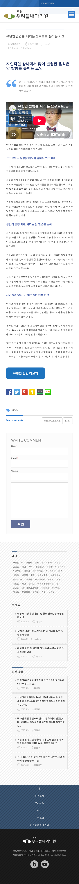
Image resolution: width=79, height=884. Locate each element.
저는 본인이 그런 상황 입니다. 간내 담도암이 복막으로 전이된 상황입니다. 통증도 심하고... (40, 741)
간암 (44, 592)
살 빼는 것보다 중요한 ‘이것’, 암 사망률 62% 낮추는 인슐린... (40, 633)
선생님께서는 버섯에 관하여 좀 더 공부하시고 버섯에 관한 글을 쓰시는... (41, 759)
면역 (37, 562)
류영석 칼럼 (26, 48)
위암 (33, 575)
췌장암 (29, 579)
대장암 (25, 575)
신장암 (16, 588)
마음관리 (45, 588)
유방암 (15, 410)
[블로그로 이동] (34, 871)
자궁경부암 (51, 571)
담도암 (27, 571)
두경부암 (17, 571)
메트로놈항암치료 (45, 583)
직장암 (49, 567)
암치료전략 (47, 562)
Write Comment (52, 420)
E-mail (14, 458)
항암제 (29, 562)
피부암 (57, 562)
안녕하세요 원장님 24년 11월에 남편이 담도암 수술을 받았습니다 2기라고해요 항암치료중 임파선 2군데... (41, 701)
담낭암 (59, 579)
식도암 (51, 592)
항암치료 (56, 588)
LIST (68, 420)
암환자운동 (42, 575)
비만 (24, 583)
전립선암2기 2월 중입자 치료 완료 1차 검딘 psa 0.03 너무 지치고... (40, 682)
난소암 (16, 567)
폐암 (60, 571)
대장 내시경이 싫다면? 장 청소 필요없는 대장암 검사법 (40, 615)
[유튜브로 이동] (45, 871)
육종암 (16, 583)
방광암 (16, 575)
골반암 (51, 579)
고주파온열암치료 (30, 588)
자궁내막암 (40, 579)
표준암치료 (18, 562)
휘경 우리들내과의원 (38, 851)
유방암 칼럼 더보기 (25, 373)
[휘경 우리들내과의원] (26, 14)
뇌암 (24, 567)
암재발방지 (55, 575)
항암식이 (26, 592)
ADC (31, 567)
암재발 (32, 583)
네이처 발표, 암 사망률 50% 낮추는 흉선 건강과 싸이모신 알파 (40, 650)
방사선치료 (38, 571)
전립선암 (40, 567)
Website (14, 471)
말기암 (36, 592)
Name (14, 446)
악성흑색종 (60, 567)
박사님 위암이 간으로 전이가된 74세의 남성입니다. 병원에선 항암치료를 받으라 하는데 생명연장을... (41, 722)
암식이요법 (18, 579)
